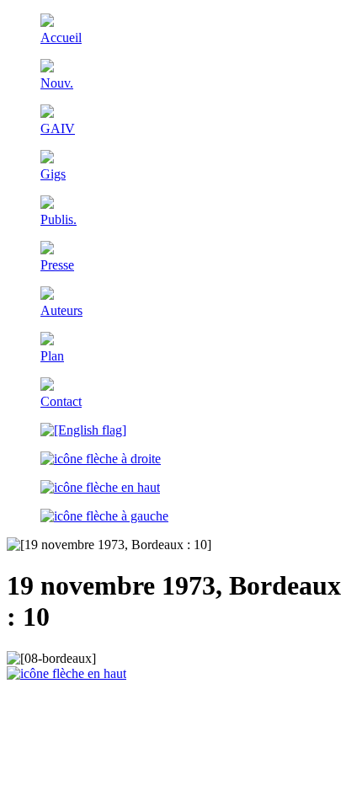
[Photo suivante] (100, 458)
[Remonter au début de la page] (66, 673)
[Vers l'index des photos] (100, 487)
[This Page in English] (83, 430)
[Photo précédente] (104, 516)
